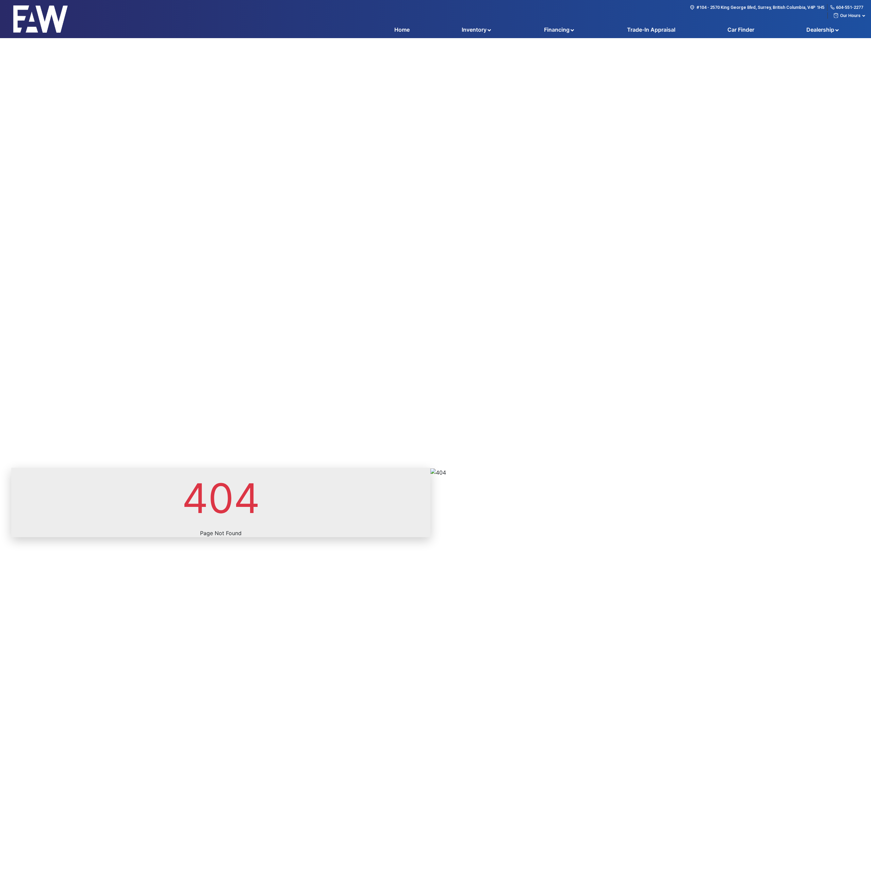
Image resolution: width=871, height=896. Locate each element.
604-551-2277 (849, 7)
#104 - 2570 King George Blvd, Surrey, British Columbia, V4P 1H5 (760, 7)
